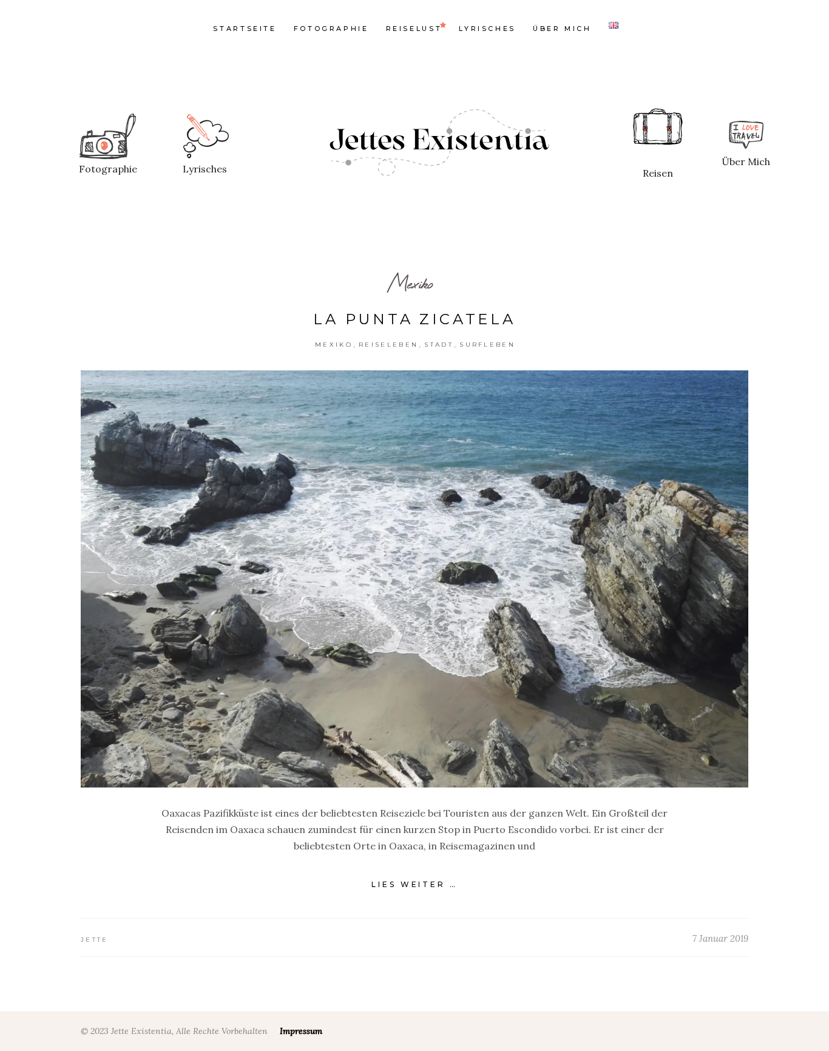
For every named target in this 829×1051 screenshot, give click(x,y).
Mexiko (410, 283)
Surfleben (487, 345)
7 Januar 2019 (720, 938)
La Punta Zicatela (414, 319)
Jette (95, 940)
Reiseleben (388, 345)
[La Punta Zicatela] (414, 578)
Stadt (438, 345)
